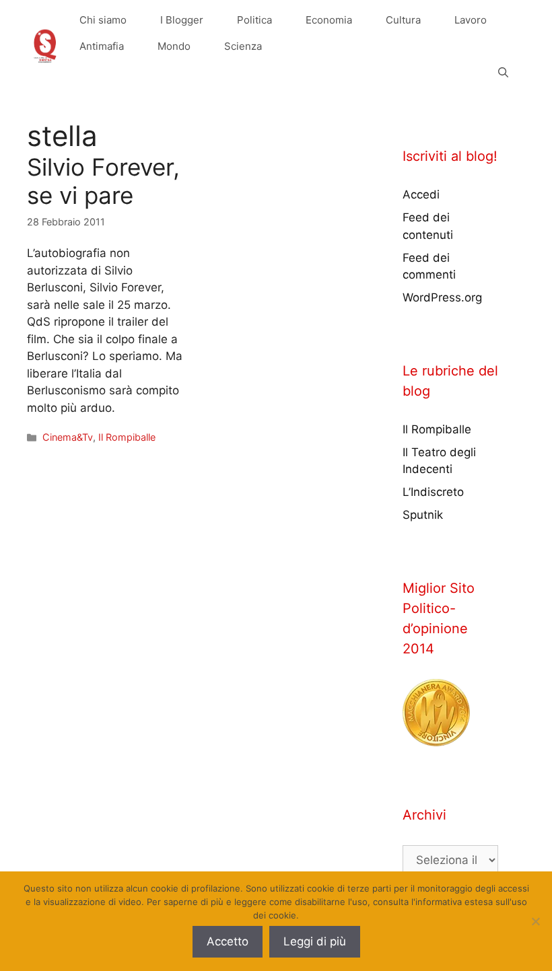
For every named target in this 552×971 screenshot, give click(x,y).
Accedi (421, 194)
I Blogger (181, 19)
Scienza (243, 46)
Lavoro (470, 19)
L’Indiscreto (433, 492)
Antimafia (101, 46)
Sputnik (423, 515)
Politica (254, 19)
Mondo (174, 46)
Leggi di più (314, 941)
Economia (329, 19)
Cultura (403, 19)
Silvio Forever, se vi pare (103, 181)
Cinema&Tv (67, 437)
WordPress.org (442, 297)
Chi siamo (103, 19)
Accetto (227, 941)
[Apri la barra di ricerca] (503, 72)
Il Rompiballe (127, 437)
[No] (535, 921)
